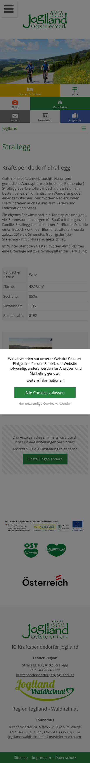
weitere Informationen (45, 380)
